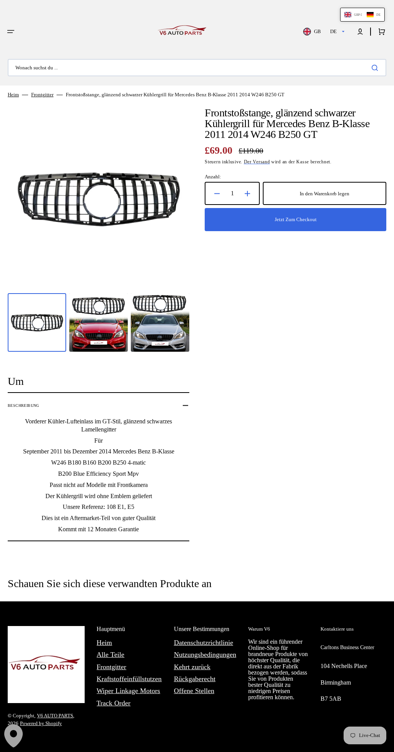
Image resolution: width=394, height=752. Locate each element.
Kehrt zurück (192, 667)
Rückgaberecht (194, 679)
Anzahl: (213, 177)
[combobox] (197, 67)
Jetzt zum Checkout (296, 219)
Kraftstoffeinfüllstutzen (129, 679)
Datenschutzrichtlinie (203, 642)
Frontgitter (42, 94)
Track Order (113, 703)
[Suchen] (376, 67)
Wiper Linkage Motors (128, 691)
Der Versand (257, 161)
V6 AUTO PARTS (55, 715)
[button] (10, 31)
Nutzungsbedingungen (205, 654)
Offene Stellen (194, 691)
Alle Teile (110, 654)
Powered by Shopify (41, 723)
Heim (13, 94)
